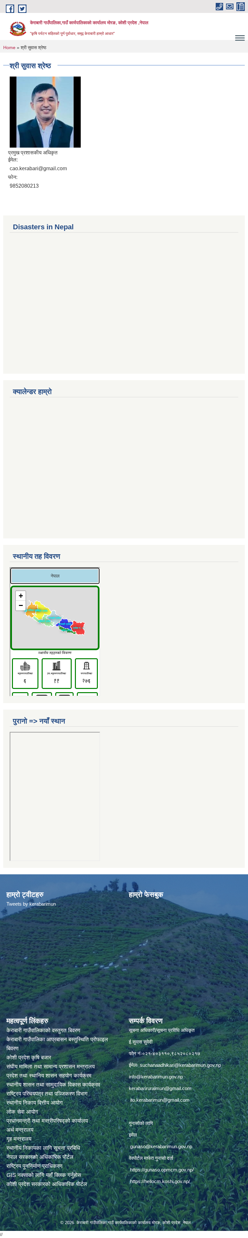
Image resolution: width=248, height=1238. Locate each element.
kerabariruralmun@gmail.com (160, 1088)
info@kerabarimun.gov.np (156, 1076)
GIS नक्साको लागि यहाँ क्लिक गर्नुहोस (43, 1175)
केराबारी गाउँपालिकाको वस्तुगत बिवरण (44, 1030)
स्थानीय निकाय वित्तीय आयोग (35, 1103)
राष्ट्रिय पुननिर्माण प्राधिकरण (34, 1166)
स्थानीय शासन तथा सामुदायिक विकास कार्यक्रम (53, 1085)
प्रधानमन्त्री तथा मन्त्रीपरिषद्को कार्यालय (47, 1121)
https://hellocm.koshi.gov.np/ (160, 1181)
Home (9, 47)
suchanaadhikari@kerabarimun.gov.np (180, 1065)
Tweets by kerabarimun (31, 904)
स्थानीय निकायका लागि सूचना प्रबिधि (43, 1148)
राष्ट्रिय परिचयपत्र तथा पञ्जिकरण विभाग (47, 1094)
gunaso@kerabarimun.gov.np (161, 1146)
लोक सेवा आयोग (23, 1112)
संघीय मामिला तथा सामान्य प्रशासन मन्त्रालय (51, 1067)
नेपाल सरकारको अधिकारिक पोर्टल (39, 1157)
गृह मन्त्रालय (18, 1139)
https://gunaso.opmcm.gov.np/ (162, 1169)
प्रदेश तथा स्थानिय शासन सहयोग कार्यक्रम (49, 1076)
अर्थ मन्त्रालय (19, 1130)
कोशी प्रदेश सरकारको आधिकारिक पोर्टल (46, 1184)
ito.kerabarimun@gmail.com (160, 1100)
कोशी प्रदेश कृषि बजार (29, 1058)
